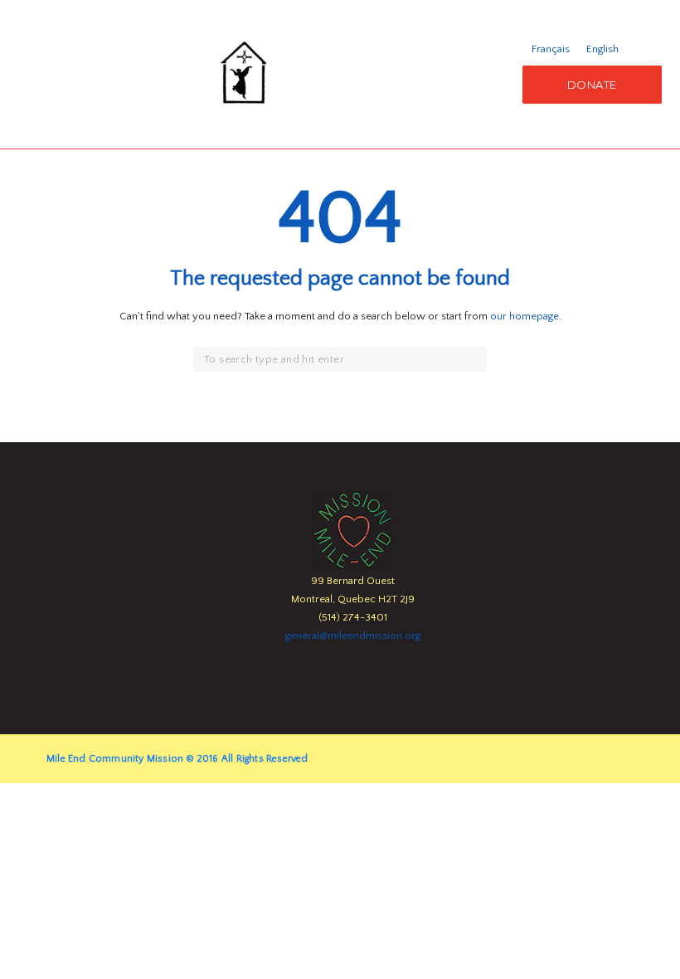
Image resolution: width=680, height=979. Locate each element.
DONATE (592, 84)
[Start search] (476, 360)
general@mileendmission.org (352, 635)
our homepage (524, 316)
